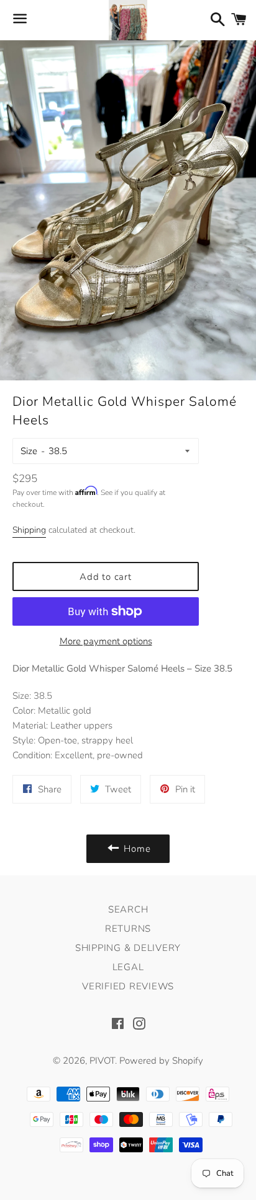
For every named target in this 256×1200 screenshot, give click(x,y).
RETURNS (128, 928)
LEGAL (128, 967)
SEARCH (128, 909)
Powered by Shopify (161, 1060)
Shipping (29, 530)
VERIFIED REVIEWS (128, 986)
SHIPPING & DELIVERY (128, 948)
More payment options (106, 641)
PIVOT (102, 1060)
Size (29, 451)
